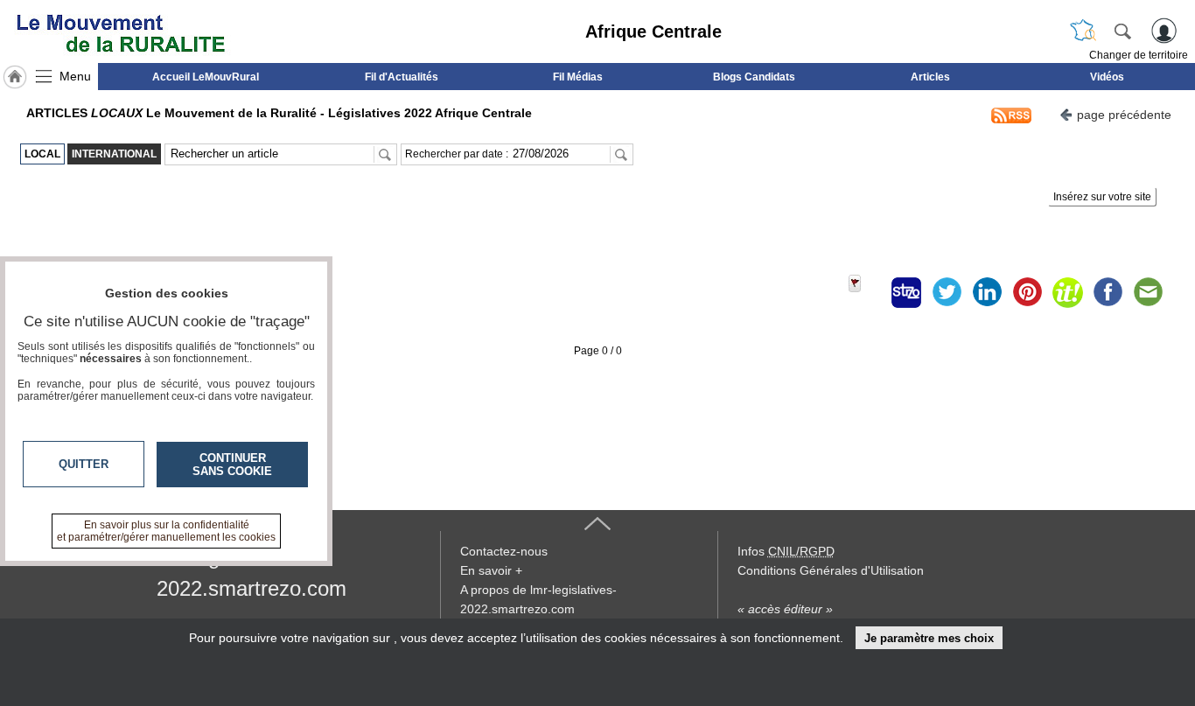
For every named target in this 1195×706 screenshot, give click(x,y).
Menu (75, 76)
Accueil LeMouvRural (205, 77)
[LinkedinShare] (986, 292)
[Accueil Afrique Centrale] (15, 77)
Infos (786, 551)
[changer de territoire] (1083, 30)
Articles (930, 77)
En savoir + (491, 570)
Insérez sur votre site (1102, 197)
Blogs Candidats (754, 77)
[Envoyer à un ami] (1147, 292)
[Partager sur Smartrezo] (906, 292)
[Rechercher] (1122, 30)
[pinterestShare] (1027, 292)
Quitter (83, 464)
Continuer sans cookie (232, 464)
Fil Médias (578, 77)
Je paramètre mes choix (929, 638)
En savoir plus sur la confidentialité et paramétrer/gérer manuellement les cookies (166, 531)
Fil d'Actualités (401, 77)
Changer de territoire (1138, 55)
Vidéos (1107, 77)
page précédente (1124, 115)
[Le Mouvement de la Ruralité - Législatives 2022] (120, 31)
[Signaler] (866, 292)
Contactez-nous (504, 551)
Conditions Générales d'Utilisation (830, 570)
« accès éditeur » (785, 609)
